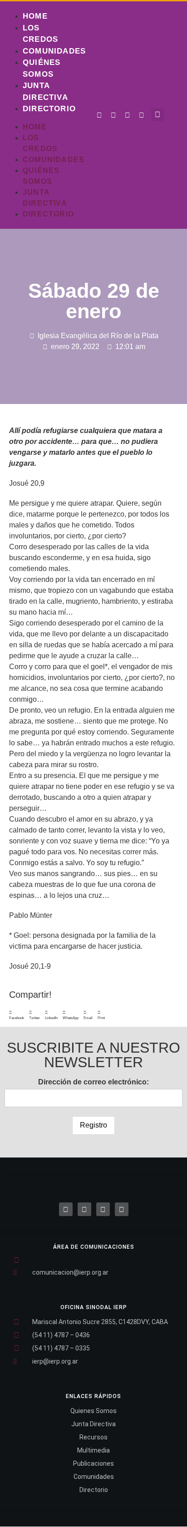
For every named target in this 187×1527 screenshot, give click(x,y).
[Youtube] (141, 115)
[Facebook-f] (99, 115)
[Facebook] (66, 1209)
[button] (157, 114)
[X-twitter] (84, 1209)
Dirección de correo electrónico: (93, 1082)
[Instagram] (127, 115)
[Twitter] (113, 115)
